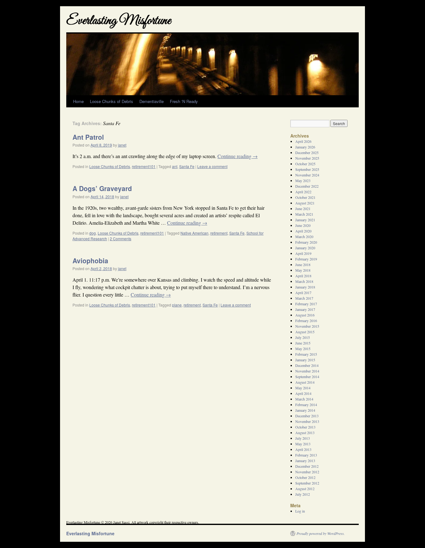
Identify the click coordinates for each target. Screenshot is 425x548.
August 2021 (305, 202)
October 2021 (305, 197)
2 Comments (120, 238)
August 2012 (305, 488)
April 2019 (303, 253)
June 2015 (303, 342)
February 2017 (306, 303)
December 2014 (307, 365)
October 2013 (305, 426)
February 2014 (306, 404)
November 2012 (307, 471)
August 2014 (305, 382)
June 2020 (303, 225)
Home (78, 101)
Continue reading (237, 156)
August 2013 (305, 432)
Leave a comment (212, 166)
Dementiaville (151, 101)
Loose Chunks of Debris (111, 101)
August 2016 (305, 314)
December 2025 (307, 152)
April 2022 (303, 191)
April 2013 (303, 449)
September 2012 (307, 482)
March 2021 (304, 214)
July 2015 (302, 337)
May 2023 (303, 180)
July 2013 (302, 438)
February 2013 (306, 454)
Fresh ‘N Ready (184, 101)
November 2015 (307, 326)
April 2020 (303, 230)
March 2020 (304, 236)
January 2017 (305, 309)
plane (177, 304)
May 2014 (303, 387)
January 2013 (305, 460)
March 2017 (304, 298)
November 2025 (307, 158)
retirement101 (144, 166)
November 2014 (307, 370)
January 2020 (305, 247)
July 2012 (302, 494)
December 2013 (307, 415)
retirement (218, 233)
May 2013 (303, 443)
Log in (300, 510)
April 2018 (303, 275)
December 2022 (307, 186)
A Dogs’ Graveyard (102, 188)
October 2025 (305, 163)
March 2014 (304, 398)
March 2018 (304, 281)
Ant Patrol (88, 137)
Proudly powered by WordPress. (321, 533)
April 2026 (303, 141)
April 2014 (303, 393)
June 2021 (303, 208)
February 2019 (306, 258)
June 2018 (303, 264)
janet (122, 145)
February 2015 (306, 354)
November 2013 (307, 421)
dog (92, 233)
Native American (194, 233)
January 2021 (305, 219)
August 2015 (305, 331)
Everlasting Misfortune (118, 21)
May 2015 (303, 348)
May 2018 (303, 270)
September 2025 (307, 169)
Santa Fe (186, 166)
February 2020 (306, 242)
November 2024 (307, 174)
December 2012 (307, 466)
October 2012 (305, 477)
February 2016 (306, 320)
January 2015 (305, 359)
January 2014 (305, 410)
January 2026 (305, 146)
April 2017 (303, 292)
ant (174, 166)
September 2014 (307, 376)
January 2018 (305, 286)
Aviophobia (90, 260)
